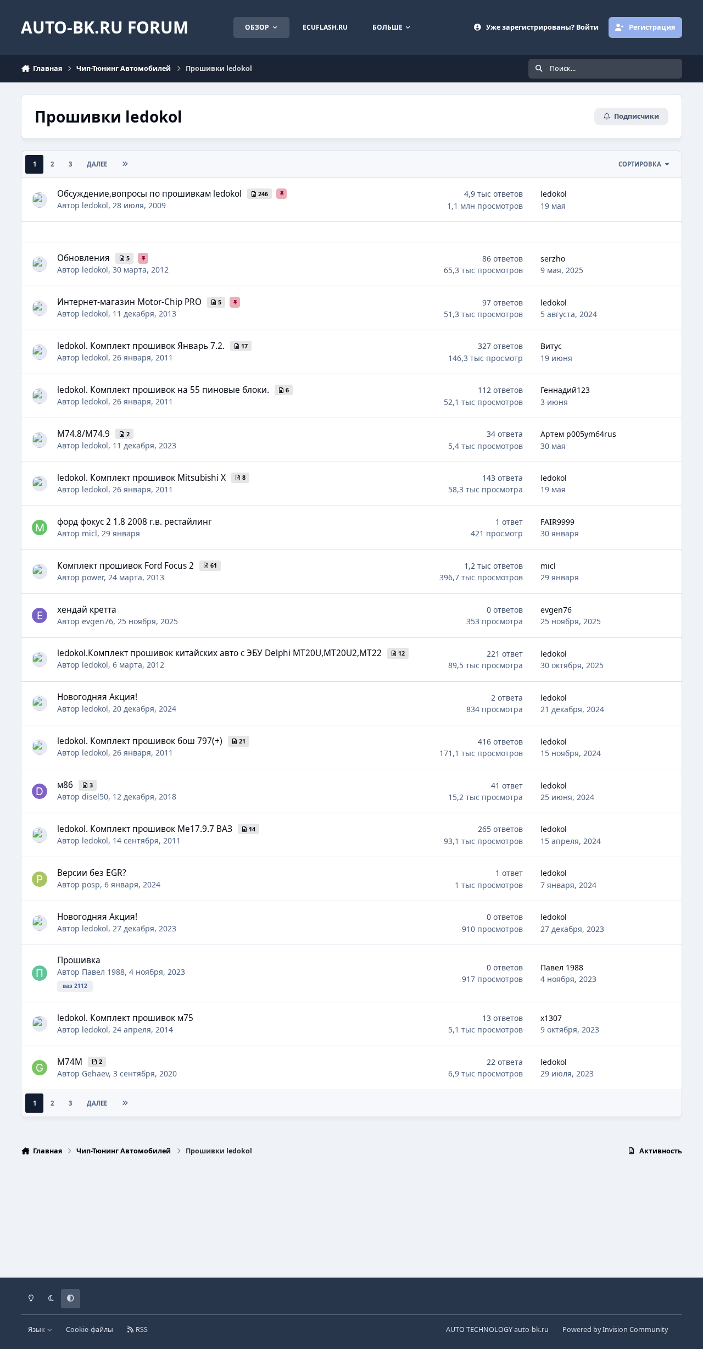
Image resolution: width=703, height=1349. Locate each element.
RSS (141, 1329)
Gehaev (95, 1073)
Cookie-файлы (89, 1329)
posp (91, 884)
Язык (37, 1329)
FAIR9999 (557, 522)
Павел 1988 (103, 972)
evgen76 (97, 621)
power (93, 577)
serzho (552, 258)
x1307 (551, 1018)
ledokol (95, 205)
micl (89, 533)
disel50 (95, 796)
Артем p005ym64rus (578, 434)
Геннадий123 (565, 390)
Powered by (615, 1329)
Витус (551, 346)
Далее (97, 164)
